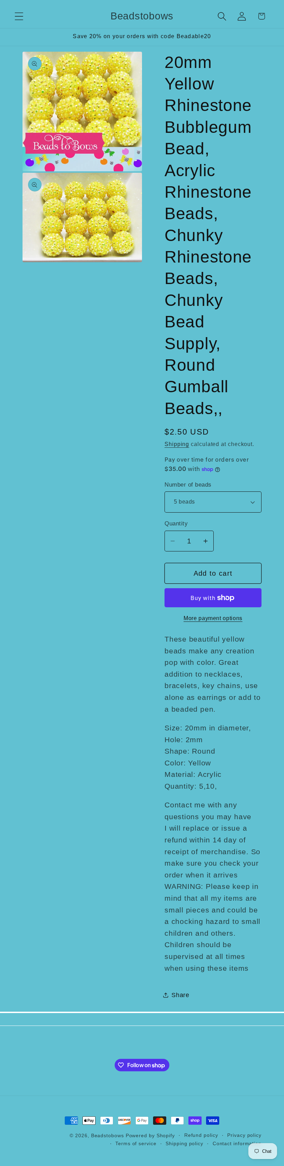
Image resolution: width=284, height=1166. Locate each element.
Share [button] (180, 995)
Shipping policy (184, 1143)
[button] (19, 16)
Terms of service (136, 1143)
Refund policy (201, 1135)
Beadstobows (107, 1135)
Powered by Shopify (150, 1135)
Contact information (237, 1143)
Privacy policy (244, 1135)
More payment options (213, 618)
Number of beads (188, 484)
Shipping (177, 444)
